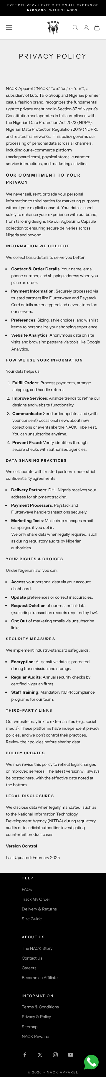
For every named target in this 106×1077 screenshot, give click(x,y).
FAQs (27, 889)
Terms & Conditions (40, 1007)
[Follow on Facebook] (25, 1055)
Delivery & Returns (39, 909)
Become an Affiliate (40, 977)
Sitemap (29, 1026)
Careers (29, 968)
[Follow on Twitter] (40, 1055)
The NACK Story (37, 948)
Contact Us (32, 958)
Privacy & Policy (36, 1016)
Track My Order (36, 899)
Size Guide (32, 918)
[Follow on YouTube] (71, 1055)
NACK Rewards (36, 1036)
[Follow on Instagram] (55, 1055)
